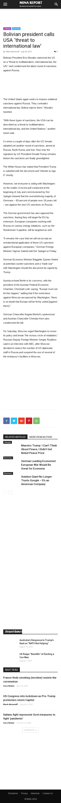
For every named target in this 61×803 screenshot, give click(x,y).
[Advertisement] (31, 14)
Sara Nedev (8, 686)
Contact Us (48, 793)
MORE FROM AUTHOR (40, 437)
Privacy (24, 793)
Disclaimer (13, 793)
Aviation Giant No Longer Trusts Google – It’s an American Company (36, 480)
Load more (29, 730)
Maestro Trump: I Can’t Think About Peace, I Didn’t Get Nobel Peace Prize (39, 449)
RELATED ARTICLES (15, 437)
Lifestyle (7, 28)
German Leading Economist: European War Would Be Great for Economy (38, 464)
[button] (56, 4)
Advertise (35, 793)
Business (16, 28)
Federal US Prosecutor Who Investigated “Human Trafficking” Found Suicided (27, 627)
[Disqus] (30, 540)
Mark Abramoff (13, 635)
